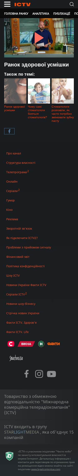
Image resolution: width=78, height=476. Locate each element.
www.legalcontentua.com (45, 469)
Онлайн (11, 181)
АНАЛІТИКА (40, 13)
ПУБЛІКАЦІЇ (61, 13)
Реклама (12, 219)
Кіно (9, 210)
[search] (72, 4)
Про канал (13, 153)
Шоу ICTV (13, 275)
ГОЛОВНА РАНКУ (16, 13)
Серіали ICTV (15, 294)
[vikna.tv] (26, 346)
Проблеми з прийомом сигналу (28, 247)
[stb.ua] (11, 346)
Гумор (10, 200)
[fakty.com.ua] (53, 346)
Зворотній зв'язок (19, 228)
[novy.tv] (41, 346)
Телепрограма (16, 172)
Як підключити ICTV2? (22, 238)
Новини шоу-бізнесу (20, 304)
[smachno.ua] (16, 360)
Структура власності (20, 163)
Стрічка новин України (22, 313)
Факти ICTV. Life (17, 332)
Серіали (12, 191)
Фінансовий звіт (18, 257)
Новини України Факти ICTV (26, 285)
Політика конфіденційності (25, 266)
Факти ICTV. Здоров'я (21, 323)
